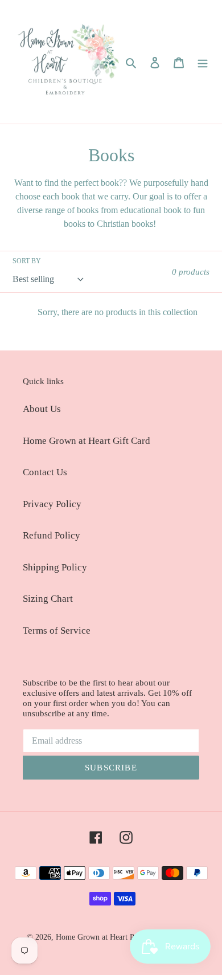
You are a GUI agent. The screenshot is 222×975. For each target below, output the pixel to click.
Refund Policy (51, 535)
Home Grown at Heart (93, 937)
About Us (42, 408)
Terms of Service (57, 630)
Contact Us (45, 472)
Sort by (27, 261)
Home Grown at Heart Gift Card (86, 440)
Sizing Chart (48, 598)
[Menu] (203, 62)
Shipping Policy (55, 567)
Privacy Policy (52, 504)
